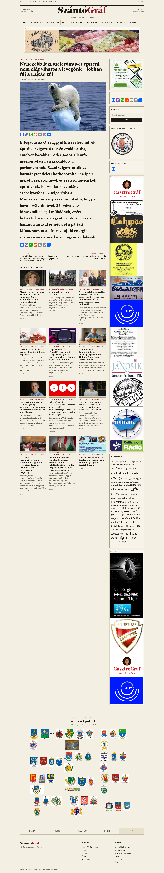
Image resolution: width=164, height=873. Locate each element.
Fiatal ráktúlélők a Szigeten (59, 293)
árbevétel (129, 542)
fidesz (136, 502)
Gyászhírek (76, 23)
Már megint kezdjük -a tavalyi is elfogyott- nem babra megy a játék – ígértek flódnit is (91, 461)
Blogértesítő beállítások (123, 853)
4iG (113, 462)
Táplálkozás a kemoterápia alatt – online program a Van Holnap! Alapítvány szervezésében (90, 354)
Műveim (134, 514)
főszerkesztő (127, 505)
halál (118, 508)
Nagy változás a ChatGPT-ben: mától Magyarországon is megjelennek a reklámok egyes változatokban (62, 354)
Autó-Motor (53, 23)
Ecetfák (24, 23)
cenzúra (130, 482)
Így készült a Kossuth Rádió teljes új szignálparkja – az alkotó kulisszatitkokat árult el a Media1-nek (32, 407)
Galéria (132, 23)
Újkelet (129, 538)
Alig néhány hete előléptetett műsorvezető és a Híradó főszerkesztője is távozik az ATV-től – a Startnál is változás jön (62, 408)
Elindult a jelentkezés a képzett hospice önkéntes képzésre (33, 352)
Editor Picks (120, 489)
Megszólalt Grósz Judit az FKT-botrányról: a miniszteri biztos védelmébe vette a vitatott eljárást (32, 297)
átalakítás (137, 542)
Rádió (123, 525)
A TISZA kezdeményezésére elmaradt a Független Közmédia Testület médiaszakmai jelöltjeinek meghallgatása (31, 465)
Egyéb (84, 850)
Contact (117, 856)
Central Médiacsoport (118, 482)
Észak (65, 23)
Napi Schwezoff (122, 518)
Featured (117, 498)
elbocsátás (125, 494)
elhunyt (133, 494)
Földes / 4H (116, 505)
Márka (121, 515)
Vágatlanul (37, 23)
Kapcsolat (139, 2)
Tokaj (52, 734)
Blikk (123, 479)
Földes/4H (120, 23)
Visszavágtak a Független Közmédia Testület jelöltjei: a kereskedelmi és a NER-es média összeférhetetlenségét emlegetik (92, 298)
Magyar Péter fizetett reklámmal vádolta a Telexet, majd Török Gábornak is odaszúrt (90, 406)
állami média (118, 542)
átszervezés (115, 545)
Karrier (117, 511)
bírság (129, 479)
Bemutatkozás (120, 850)
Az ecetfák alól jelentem (32, 60)
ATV (138, 464)
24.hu (119, 462)
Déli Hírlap (91, 23)
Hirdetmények (131, 508)
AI (125, 462)
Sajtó (134, 525)
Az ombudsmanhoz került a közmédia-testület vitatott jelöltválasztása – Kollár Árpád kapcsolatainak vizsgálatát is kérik (61, 464)
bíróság (137, 479)
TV (116, 529)
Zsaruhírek (106, 23)
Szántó (82, 10)
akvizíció (131, 462)
